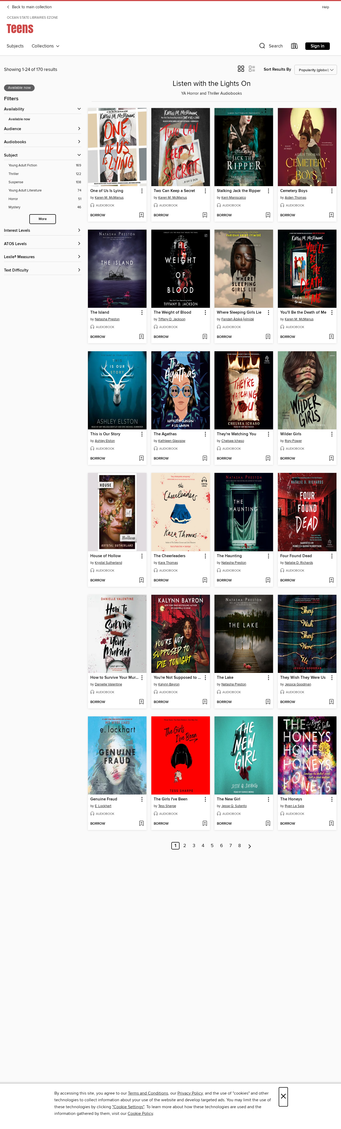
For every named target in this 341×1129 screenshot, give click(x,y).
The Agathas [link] (165, 434)
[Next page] (250, 846)
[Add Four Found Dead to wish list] (331, 580)
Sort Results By (277, 69)
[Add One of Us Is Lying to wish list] (141, 215)
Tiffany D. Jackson (171, 319)
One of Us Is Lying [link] (106, 191)
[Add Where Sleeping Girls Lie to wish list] (268, 337)
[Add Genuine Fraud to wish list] (141, 823)
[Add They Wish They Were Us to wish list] (331, 702)
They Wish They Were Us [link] (303, 677)
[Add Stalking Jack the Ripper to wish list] (268, 215)
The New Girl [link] (228, 799)
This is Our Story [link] (105, 434)
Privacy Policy (190, 1093)
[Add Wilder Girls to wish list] (331, 458)
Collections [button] (44, 46)
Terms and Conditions (148, 1093)
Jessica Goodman (298, 684)
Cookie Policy (140, 1113)
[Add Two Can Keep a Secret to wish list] (204, 215)
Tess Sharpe (167, 806)
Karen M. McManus (109, 198)
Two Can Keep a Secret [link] (174, 191)
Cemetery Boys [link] (293, 191)
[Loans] (295, 47)
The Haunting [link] (229, 556)
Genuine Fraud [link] (103, 799)
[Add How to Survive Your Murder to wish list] (141, 702)
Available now (19, 119)
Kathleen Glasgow (171, 441)
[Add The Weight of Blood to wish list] (204, 337)
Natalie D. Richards (299, 563)
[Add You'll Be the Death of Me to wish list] (331, 337)
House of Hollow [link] (105, 556)
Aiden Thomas (295, 198)
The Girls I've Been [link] (171, 799)
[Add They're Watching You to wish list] (268, 458)
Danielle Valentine (108, 684)
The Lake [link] (225, 677)
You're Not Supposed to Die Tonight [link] (178, 677)
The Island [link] (99, 312)
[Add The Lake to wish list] (268, 702)
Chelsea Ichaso (232, 441)
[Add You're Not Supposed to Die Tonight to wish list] (204, 702)
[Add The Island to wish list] (141, 337)
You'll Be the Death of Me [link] (303, 312)
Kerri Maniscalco (233, 198)
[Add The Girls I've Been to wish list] (204, 823)
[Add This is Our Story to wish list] (141, 458)
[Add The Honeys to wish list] (331, 823)
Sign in (317, 46)
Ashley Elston (105, 441)
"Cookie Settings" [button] (128, 1107)
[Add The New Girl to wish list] (268, 823)
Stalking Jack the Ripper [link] (239, 191)
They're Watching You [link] (236, 434)
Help (325, 7)
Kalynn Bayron (169, 684)
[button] (270, 47)
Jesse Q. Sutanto (234, 806)
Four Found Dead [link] (296, 556)
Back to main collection (31, 7)
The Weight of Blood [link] (172, 312)
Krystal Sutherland (108, 563)
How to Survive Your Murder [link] (114, 677)
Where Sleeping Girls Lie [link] (239, 312)
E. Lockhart (103, 806)
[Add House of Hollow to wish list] (141, 580)
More (43, 219)
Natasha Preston (107, 319)
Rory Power (293, 441)
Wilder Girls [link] (290, 434)
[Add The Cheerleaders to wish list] (204, 580)
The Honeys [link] (291, 799)
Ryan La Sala (294, 806)
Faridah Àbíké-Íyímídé (237, 319)
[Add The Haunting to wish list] (268, 580)
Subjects (15, 46)
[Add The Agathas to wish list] (204, 458)
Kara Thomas (168, 563)
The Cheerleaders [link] (169, 556)
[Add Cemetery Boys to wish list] (331, 215)
